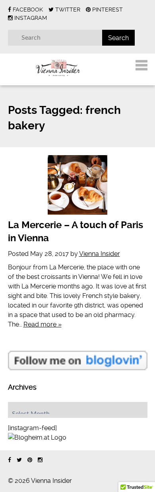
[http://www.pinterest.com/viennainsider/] (29, 460)
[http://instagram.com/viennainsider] (40, 460)
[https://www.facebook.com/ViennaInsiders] (9, 460)
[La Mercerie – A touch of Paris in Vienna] (77, 185)
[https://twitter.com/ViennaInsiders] (19, 460)
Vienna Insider (99, 254)
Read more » (42, 324)
